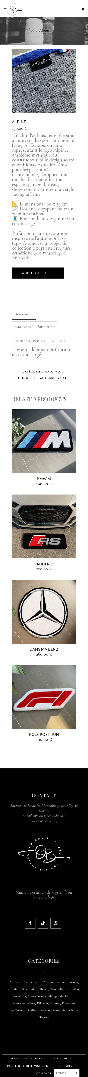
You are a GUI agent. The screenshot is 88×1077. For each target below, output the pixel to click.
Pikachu (42, 1003)
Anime (28, 982)
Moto (31, 1003)
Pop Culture (17, 1010)
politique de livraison (28, 1065)
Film (75, 989)
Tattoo (44, 1017)
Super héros (70, 1010)
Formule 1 (19, 996)
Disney (43, 989)
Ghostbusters (37, 996)
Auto (38, 982)
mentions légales (26, 1058)
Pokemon (68, 1003)
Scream (46, 1010)
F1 (68, 989)
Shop (30, 30)
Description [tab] (24, 314)
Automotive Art (54, 378)
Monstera (19, 1003)
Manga (52, 996)
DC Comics (29, 989)
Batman (72, 982)
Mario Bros (67, 996)
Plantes (55, 1003)
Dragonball (58, 989)
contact (44, 1073)
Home (17, 30)
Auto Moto (55, 371)
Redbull (33, 1010)
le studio (60, 1058)
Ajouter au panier (38, 273)
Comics (13, 989)
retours (65, 1065)
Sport (56, 1010)
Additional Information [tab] (34, 326)
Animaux (15, 982)
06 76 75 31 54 (49, 821)
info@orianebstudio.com (49, 815)
